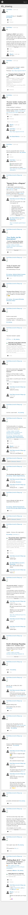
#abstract (15, 274)
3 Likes (10, 441)
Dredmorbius (17, 188)
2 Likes (10, 19)
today (12, 189)
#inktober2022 (9, 16)
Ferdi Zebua (9, 9)
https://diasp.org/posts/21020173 (19, 70)
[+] (9, 339)
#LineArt (8, 508)
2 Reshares (11, 51)
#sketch (19, 274)
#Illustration (9, 300)
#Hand (13, 300)
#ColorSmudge (14, 508)
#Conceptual (16, 299)
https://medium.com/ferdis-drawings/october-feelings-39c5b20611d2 (15, 653)
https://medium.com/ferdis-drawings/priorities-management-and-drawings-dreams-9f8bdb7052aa (14, 432)
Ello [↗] (22, 771)
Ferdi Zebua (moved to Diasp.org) (14, 175)
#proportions (20, 275)
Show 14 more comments (12, 121)
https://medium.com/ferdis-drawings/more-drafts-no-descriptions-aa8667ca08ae (14, 246)
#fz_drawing (9, 17)
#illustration (20, 436)
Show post (13, 461)
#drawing (15, 436)
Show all (18, 461)
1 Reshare (11, 22)
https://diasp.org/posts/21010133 (17, 131)
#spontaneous (9, 275)
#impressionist (20, 506)
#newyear (23, 274)
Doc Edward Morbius (15, 136)
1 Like (10, 48)
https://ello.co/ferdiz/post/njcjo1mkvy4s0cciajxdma (18, 615)
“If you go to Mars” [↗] (21, 695)
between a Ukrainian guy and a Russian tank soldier (15, 111)
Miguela (12, 54)
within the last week (21, 725)
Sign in (25, 2)
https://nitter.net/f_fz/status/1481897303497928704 (18, 169)
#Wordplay (21, 299)
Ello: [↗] (16, 848)
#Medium (15, 870)
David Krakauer (9, 188)
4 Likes (10, 510)
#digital (15, 275)
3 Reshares (11, 118)
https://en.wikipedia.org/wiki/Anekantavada (18, 223)
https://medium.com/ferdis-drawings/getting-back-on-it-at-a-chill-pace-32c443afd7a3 (15, 867)
